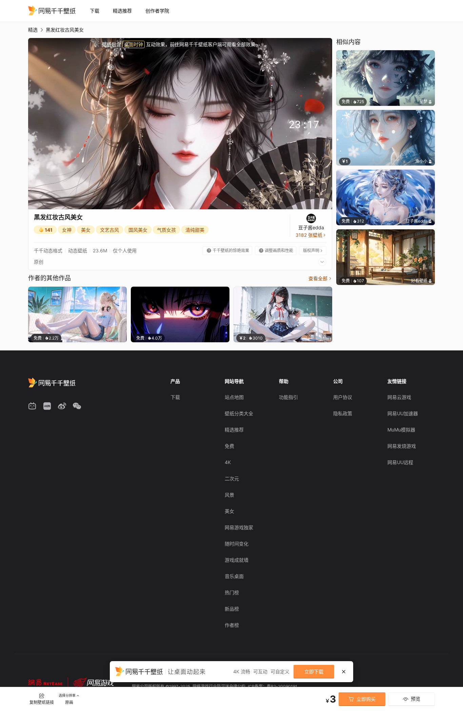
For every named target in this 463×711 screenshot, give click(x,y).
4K (228, 462)
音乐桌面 (234, 576)
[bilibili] (32, 406)
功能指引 (288, 397)
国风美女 (137, 230)
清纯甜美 (194, 230)
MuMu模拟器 (401, 430)
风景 (229, 495)
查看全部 (320, 278)
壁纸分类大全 (239, 413)
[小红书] (47, 406)
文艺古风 (109, 230)
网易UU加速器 (402, 413)
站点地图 (234, 397)
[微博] (62, 406)
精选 (33, 30)
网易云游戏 (399, 397)
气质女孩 (166, 230)
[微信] (77, 406)
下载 (94, 11)
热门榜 (232, 592)
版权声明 (313, 250)
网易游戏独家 (239, 527)
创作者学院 (157, 11)
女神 (67, 230)
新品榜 (232, 609)
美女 (85, 230)
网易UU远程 (400, 462)
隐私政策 (342, 413)
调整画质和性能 (276, 250)
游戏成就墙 (236, 560)
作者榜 (232, 625)
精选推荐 (122, 11)
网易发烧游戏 (401, 446)
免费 (229, 446)
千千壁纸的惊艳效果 (228, 250)
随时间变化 (236, 543)
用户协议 (342, 397)
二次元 (232, 478)
